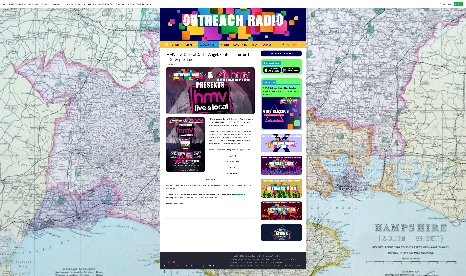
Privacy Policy (190, 266)
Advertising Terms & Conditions (207, 266)
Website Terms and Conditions (174, 266)
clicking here (239, 194)
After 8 (225, 44)
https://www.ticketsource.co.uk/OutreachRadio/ (196, 197)
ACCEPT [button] (458, 4)
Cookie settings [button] (446, 4)
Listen (175, 44)
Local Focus (207, 44)
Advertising (240, 44)
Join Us (267, 44)
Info (254, 44)
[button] (180, 45)
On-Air (189, 44)
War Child (243, 137)
